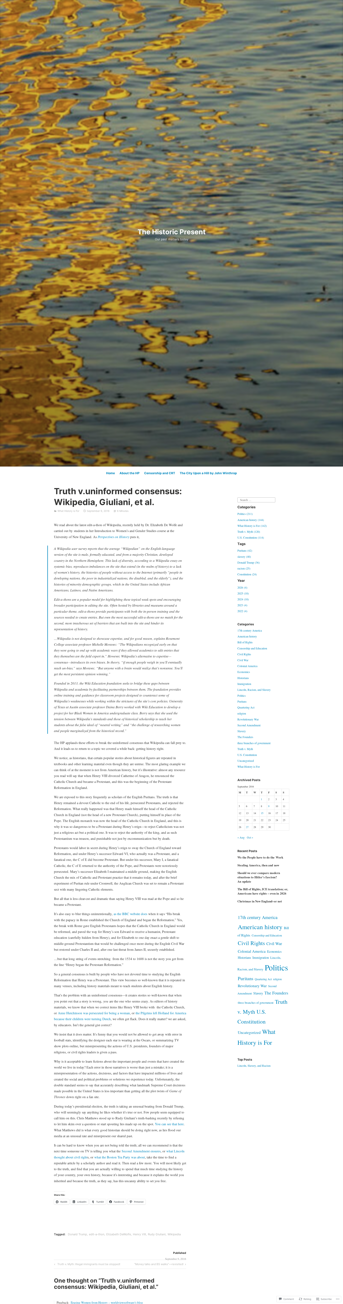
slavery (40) (244, 556)
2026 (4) (242, 587)
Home (110, 473)
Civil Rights (244, 654)
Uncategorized (245, 761)
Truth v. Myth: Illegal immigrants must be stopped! (86, 1264)
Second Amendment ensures (141, 1151)
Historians (243, 678)
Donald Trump (77, 1234)
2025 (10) (243, 593)
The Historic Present (172, 232)
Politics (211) (245, 514)
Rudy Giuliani (157, 1234)
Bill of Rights (245, 642)
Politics (241, 695)
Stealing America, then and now (258, 865)
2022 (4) (242, 611)
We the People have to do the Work (260, 857)
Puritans (242, 701)
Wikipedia (174, 1234)
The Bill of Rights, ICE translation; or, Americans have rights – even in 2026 (262, 891)
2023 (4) (242, 605)
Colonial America (247, 666)
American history (247, 636)
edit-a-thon (96, 1234)
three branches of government (253, 743)
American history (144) (250, 520)
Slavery (241, 731)
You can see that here (169, 1124)
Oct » (250, 837)
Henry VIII (139, 1234)
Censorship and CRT (159, 473)
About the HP (130, 473)
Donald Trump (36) (248, 562)
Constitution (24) (247, 574)
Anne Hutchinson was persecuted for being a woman (94, 1013)
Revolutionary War (248, 719)
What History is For (68, 510)
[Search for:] (256, 499)
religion (241, 713)
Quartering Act (245, 707)
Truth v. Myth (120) (248, 531)
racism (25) (243, 568)
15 (262, 813)
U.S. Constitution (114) (250, 537)
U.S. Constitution (247, 755)
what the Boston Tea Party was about (119, 1157)
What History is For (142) (252, 526)
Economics (243, 672)
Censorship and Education (252, 648)
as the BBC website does (130, 913)
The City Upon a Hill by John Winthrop (208, 473)
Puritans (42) (244, 550)
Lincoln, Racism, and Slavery (254, 690)
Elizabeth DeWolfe (118, 1234)
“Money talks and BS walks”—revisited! (158, 1264)
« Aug (241, 837)
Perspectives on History (113, 537)
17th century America (249, 630)
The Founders (245, 737)
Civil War (242, 660)
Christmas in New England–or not (259, 901)
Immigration (244, 684)
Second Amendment (248, 725)
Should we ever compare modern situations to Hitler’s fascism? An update (258, 877)
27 (247, 827)
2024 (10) (243, 599)
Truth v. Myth (245, 749)
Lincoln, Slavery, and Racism (253, 1065)
